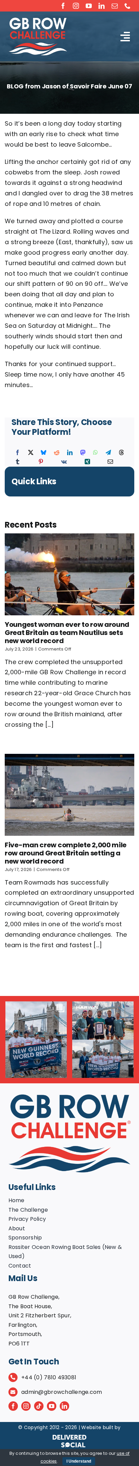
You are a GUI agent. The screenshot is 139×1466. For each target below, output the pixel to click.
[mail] (115, 6)
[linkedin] (102, 6)
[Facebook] (17, 453)
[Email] (110, 462)
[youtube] (89, 6)
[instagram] (76, 6)
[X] (31, 453)
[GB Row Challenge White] (37, 20)
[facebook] (63, 6)
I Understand (78, 1461)
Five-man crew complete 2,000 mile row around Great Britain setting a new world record (66, 853)
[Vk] (64, 462)
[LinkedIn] (70, 453)
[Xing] (87, 462)
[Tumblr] (17, 462)
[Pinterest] (41, 462)
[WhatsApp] (95, 453)
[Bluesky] (43, 453)
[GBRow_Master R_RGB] (69, 1097)
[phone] (127, 6)
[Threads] (121, 453)
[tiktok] (39, 1406)
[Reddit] (57, 453)
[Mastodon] (83, 453)
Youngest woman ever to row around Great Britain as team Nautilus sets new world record (67, 632)
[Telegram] (108, 453)
